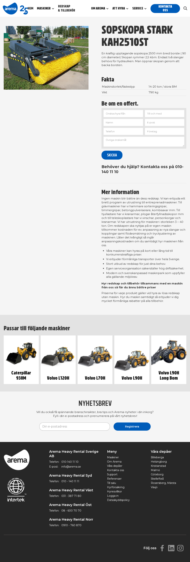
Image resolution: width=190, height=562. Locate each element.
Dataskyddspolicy (118, 500)
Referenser (114, 478)
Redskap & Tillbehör (66, 8)
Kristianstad (158, 466)
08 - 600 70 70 (71, 510)
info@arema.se (71, 466)
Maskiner (113, 457)
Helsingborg (159, 461)
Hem (30, 8)
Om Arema (114, 461)
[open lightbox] (46, 58)
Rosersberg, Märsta (163, 483)
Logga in (113, 495)
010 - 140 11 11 (70, 481)
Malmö (155, 470)
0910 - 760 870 (71, 525)
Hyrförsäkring (116, 487)
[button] (47, 8)
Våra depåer (114, 466)
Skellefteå (157, 478)
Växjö (154, 487)
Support (112, 474)
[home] (15, 8)
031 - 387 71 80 (71, 496)
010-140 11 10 (69, 461)
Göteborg (157, 474)
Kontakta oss (165, 8)
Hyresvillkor (114, 491)
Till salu (111, 483)
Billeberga (157, 457)
